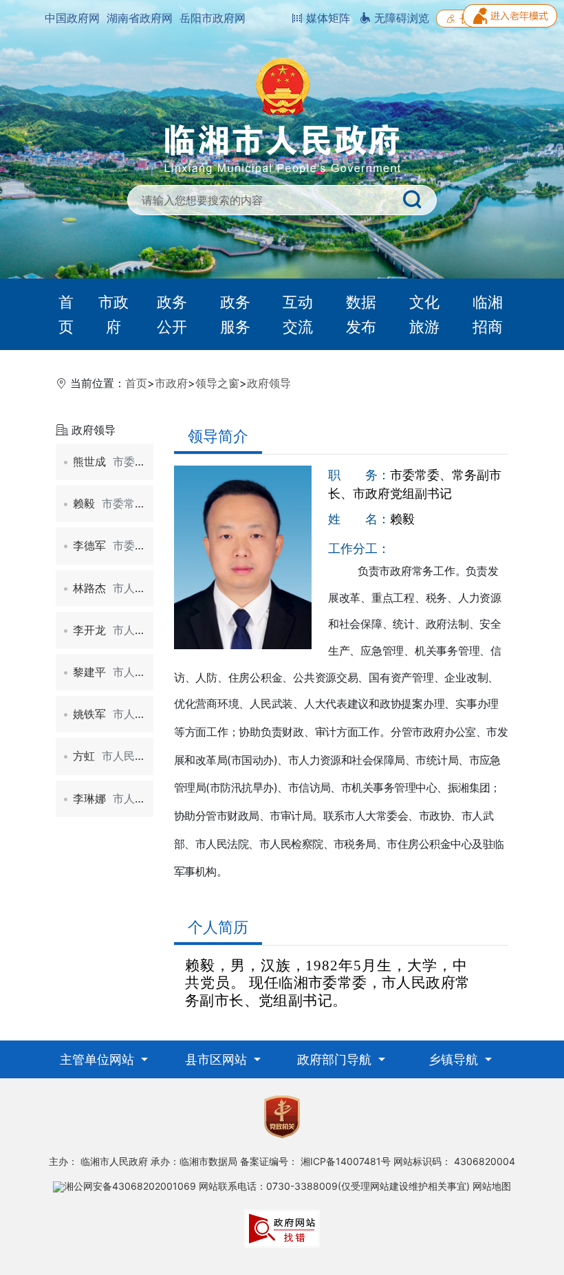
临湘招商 (488, 314)
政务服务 (235, 314)
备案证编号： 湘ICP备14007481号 (315, 1161)
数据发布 (361, 314)
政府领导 (269, 383)
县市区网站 (217, 1059)
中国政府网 (72, 18)
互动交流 (298, 314)
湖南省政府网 (140, 18)
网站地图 (492, 1186)
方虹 (131, 756)
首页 (66, 314)
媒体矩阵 (326, 18)
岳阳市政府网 (213, 18)
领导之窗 (217, 383)
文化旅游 (424, 314)
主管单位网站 (99, 1059)
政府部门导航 (336, 1059)
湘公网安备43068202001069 (130, 1186)
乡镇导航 (455, 1059)
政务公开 (172, 314)
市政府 (113, 314)
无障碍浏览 (400, 18)
